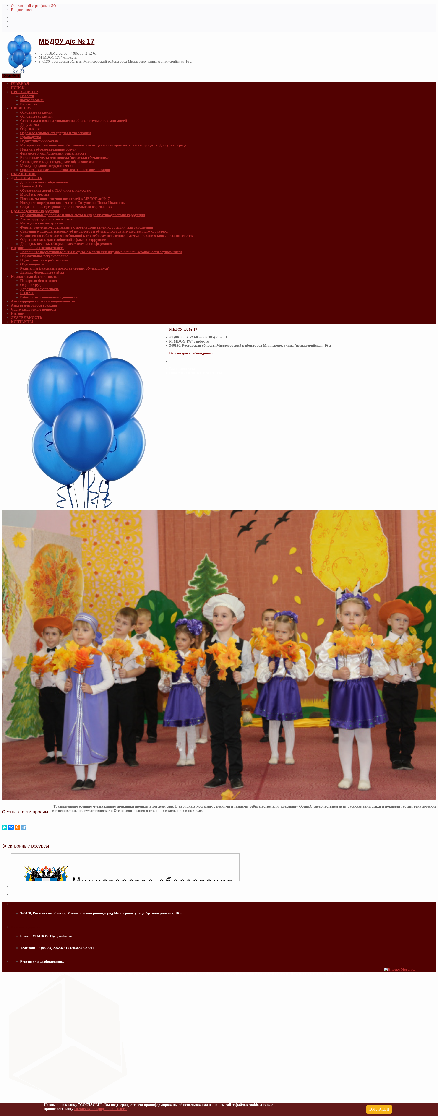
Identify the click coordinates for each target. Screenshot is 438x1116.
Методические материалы (41, 223)
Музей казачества (34, 194)
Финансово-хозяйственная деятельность (53, 153)
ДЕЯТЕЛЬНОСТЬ (26, 178)
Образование (30, 129)
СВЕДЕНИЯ (21, 108)
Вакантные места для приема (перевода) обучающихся (65, 157)
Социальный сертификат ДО (33, 6)
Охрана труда (31, 285)
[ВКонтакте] (11, 827)
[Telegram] (23, 827)
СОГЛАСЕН (379, 1109)
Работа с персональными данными (49, 297)
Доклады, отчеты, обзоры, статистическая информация (66, 244)
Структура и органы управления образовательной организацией (73, 120)
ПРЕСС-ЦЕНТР (24, 92)
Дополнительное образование (44, 182)
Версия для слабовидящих (191, 353)
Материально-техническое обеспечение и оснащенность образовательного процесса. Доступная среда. (103, 145)
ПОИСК (18, 88)
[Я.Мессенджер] (4, 827)
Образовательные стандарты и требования (55, 133)
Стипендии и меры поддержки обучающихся (57, 162)
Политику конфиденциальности (100, 1109)
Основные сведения (36, 112)
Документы (29, 125)
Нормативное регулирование (44, 256)
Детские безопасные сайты (42, 272)
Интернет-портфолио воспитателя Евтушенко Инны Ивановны (73, 203)
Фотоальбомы (32, 100)
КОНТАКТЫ (22, 322)
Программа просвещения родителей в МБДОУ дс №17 (65, 198)
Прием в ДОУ (31, 186)
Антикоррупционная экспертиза (46, 219)
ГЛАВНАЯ (20, 84)
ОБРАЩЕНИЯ (23, 174)
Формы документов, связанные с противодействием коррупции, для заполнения (86, 227)
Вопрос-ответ (21, 10)
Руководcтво (30, 137)
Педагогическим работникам (44, 260)
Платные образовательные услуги (48, 149)
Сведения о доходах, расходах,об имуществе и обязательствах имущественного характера (94, 231)
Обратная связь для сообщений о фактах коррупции (63, 240)
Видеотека (28, 104)
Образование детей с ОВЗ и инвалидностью (55, 190)
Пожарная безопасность (39, 281)
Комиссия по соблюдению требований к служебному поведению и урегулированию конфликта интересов (106, 235)
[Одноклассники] (17, 827)
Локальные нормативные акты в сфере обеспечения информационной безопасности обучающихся (101, 252)
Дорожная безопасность (39, 289)
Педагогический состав (39, 141)
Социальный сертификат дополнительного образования (66, 207)
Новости (27, 96)
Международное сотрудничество (46, 166)
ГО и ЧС (27, 293)
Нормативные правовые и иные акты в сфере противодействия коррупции (82, 215)
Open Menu (11, 75)
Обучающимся (32, 264)
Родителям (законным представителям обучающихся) (64, 268)
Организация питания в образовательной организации (65, 170)
